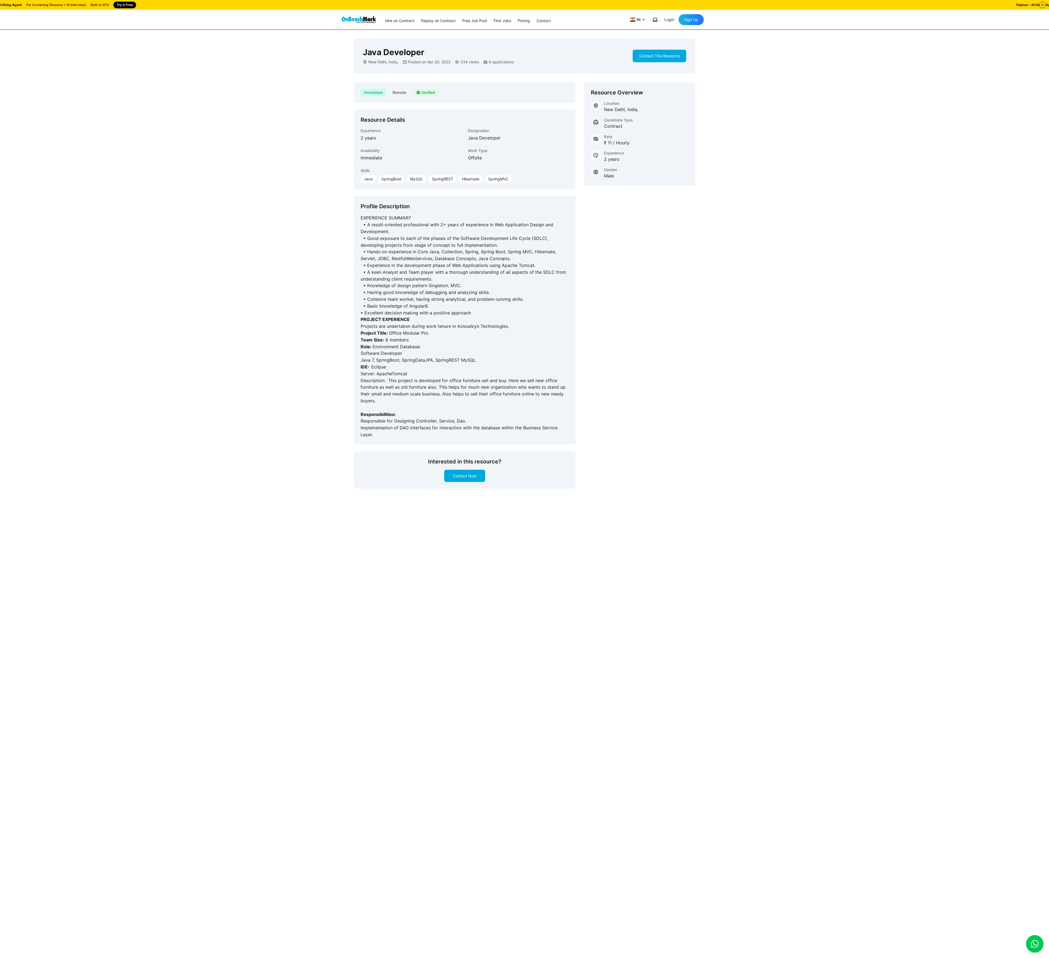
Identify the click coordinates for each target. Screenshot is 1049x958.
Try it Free (125, 5)
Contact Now (464, 476)
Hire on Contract (399, 20)
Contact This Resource (659, 55)
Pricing (524, 20)
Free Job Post (474, 20)
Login (669, 19)
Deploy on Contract (438, 20)
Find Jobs (502, 20)
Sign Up (691, 19)
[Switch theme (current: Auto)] (655, 20)
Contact (544, 20)
